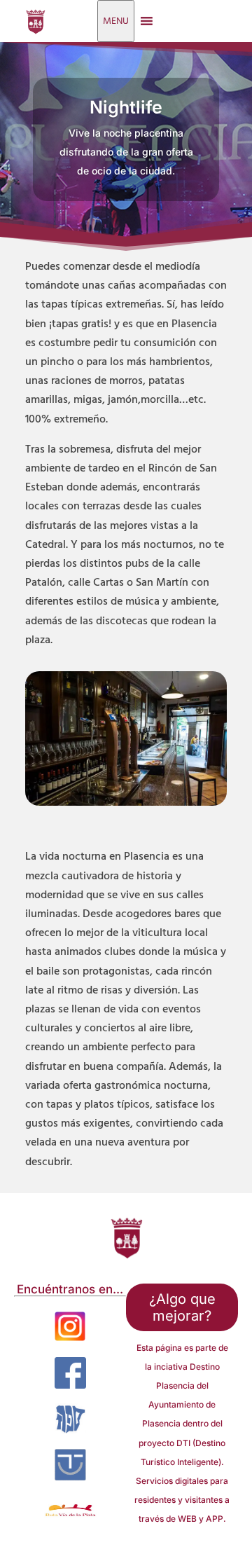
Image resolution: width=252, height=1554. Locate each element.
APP (214, 1518)
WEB (187, 1518)
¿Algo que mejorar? (182, 1307)
